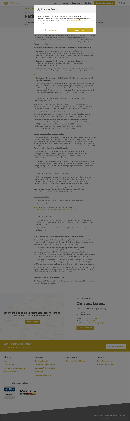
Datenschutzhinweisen (78, 21)
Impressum (45, 23)
